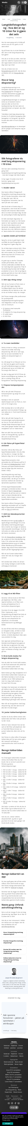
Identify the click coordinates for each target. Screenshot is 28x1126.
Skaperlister (8, 1092)
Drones (21, 1054)
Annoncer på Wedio (17, 1099)
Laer (9, 19)
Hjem (3, 19)
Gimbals (6, 1048)
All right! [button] (7, 1123)
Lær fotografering (10, 1090)
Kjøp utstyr (14, 1043)
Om (21, 1096)
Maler (19, 1090)
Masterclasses (17, 1092)
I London (6, 1056)
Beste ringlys (19, 1064)
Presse (9, 1098)
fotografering (6, 71)
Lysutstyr (20, 1048)
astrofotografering (8, 927)
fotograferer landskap (14, 537)
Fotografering (16, 19)
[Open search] (18, 2)
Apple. (21, 888)
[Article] (14, 1005)
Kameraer (7, 1045)
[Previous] (1, 1014)
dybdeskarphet (15, 464)
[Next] (26, 1014)
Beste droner (19, 1062)
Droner (21, 1045)
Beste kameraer (9, 1062)
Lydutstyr (13, 1048)
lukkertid (8, 92)
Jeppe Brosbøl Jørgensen (14, 978)
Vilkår (7, 1096)
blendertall (17, 491)
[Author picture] (14, 971)
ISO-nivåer (18, 521)
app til (9, 509)
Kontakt (7, 1099)
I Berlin (21, 1056)
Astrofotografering (8, 126)
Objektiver (14, 1045)
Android (13, 888)
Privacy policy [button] (6, 1120)
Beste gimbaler (8, 1064)
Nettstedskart (17, 1098)
